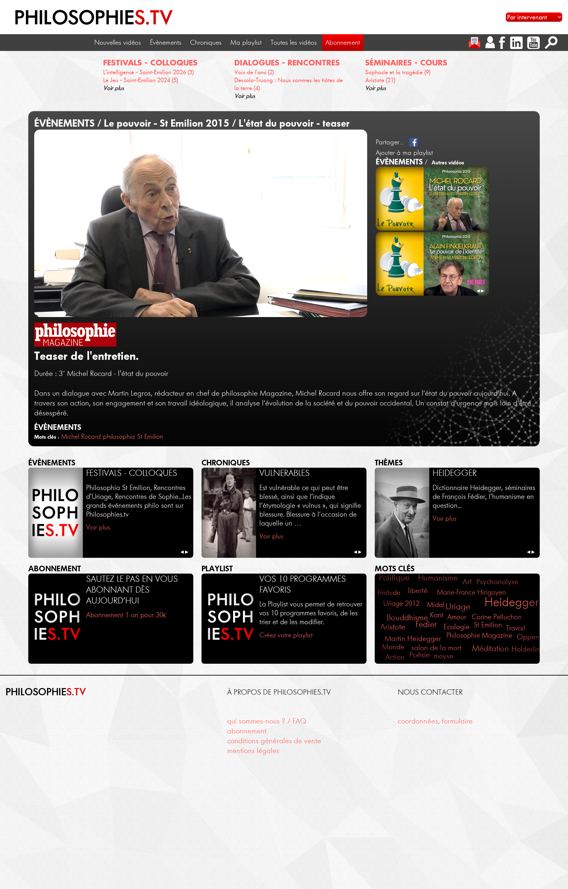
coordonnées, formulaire (435, 721)
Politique (394, 577)
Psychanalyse (497, 581)
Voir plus (113, 88)
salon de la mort (436, 647)
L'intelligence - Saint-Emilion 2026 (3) (148, 72)
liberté (418, 590)
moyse (443, 656)
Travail (515, 628)
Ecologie (456, 626)
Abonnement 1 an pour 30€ (126, 615)
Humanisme (438, 577)
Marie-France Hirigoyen (471, 592)
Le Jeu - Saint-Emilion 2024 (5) (140, 80)
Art (467, 581)
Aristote (393, 626)
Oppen (528, 636)
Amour (456, 617)
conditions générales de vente (274, 740)
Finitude (389, 592)
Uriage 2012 (401, 603)
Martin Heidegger (413, 638)
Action (395, 657)
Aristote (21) (380, 80)
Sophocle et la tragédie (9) (397, 72)
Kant (436, 615)
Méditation (490, 648)
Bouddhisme (407, 617)
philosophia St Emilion (133, 436)
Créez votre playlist (286, 635)
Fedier (426, 624)
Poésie (419, 654)
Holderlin (525, 649)
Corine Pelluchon (497, 617)
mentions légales (253, 750)
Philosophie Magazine (479, 635)
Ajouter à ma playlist (404, 153)
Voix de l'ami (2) (254, 72)
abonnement (247, 730)
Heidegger (511, 602)
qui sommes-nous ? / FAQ (266, 721)
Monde (393, 646)
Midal (435, 605)
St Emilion (488, 625)
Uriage (457, 606)
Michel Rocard (81, 436)
